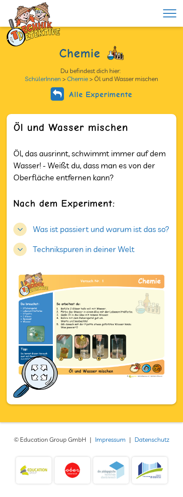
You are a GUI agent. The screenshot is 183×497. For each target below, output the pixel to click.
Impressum (110, 440)
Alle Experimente (99, 94)
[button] (91, 228)
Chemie (77, 79)
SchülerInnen (43, 79)
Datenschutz (152, 440)
